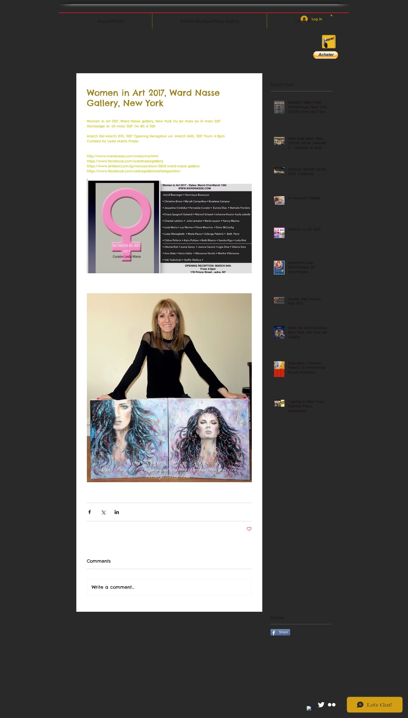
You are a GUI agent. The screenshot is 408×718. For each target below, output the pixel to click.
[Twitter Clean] (321, 705)
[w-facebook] (310, 710)
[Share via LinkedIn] (116, 512)
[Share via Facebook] (89, 512)
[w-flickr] (332, 705)
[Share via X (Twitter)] (103, 512)
